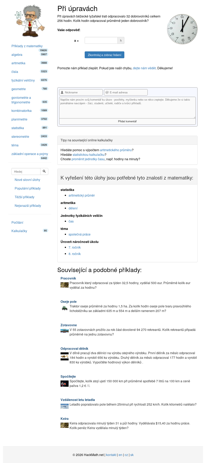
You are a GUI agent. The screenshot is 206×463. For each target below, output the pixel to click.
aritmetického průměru (116, 150)
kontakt (111, 454)
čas (71, 221)
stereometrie (29, 136)
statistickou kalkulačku (89, 154)
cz (126, 454)
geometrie (29, 89)
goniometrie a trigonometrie (29, 99)
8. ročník (75, 253)
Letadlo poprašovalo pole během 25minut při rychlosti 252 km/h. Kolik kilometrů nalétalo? (129, 402)
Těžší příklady (24, 197)
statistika (29, 127)
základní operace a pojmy (29, 154)
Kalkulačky (29, 230)
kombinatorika (29, 110)
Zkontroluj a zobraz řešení (104, 55)
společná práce (80, 234)
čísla (29, 71)
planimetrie (29, 119)
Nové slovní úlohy (27, 179)
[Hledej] (44, 171)
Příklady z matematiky (29, 47)
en (120, 454)
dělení (73, 208)
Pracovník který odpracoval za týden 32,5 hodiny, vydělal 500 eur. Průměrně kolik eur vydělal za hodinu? (125, 283)
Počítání (17, 222)
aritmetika (29, 63)
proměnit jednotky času (88, 159)
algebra (29, 54)
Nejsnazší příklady (28, 205)
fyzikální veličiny (29, 80)
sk (132, 454)
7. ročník (75, 247)
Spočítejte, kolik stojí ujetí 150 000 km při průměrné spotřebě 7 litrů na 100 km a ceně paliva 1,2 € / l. (125, 381)
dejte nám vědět (144, 68)
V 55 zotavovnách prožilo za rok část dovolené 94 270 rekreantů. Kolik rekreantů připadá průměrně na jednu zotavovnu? (128, 330)
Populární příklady (28, 188)
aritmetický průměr (82, 195)
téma (29, 145)
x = (76, 40)
